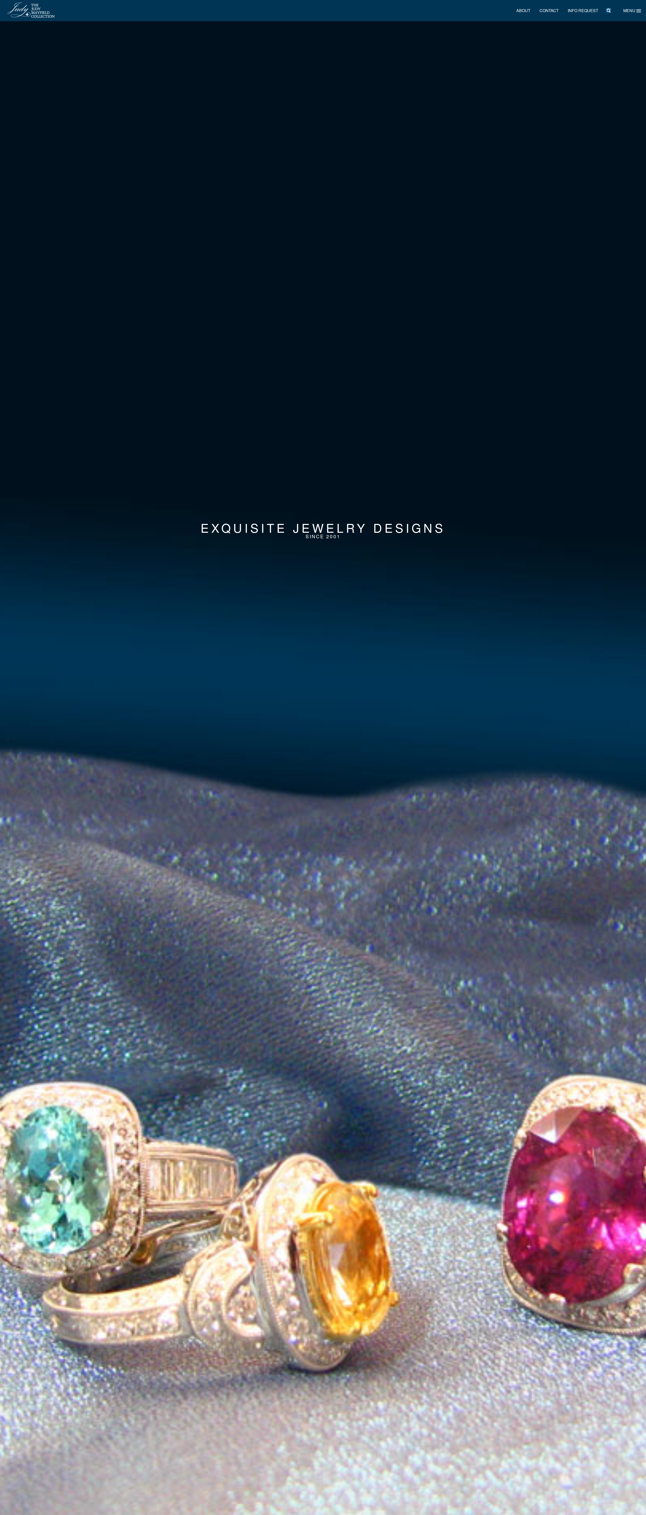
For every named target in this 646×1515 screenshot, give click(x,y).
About (523, 10)
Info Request (583, 10)
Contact (549, 10)
